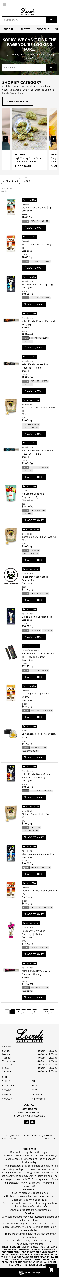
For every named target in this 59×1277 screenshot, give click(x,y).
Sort (25, 178)
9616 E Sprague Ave (29, 1112)
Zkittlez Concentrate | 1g (35, 814)
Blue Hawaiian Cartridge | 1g (37, 284)
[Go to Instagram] (26, 1122)
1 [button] (12, 1011)
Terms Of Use (50, 1138)
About (35, 1081)
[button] (4, 5)
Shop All (9, 29)
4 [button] (29, 1011)
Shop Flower (23, 166)
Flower (26, 29)
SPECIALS (7, 1099)
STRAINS (6, 1090)
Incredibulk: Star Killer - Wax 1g (39, 536)
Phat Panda (27, 573)
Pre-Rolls (43, 29)
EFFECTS (6, 1094)
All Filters (12, 181)
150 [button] (46, 1011)
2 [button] (18, 1011)
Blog (35, 1085)
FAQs (34, 1090)
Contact (37, 1094)
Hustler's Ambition (30, 650)
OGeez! (25, 204)
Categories (9, 1085)
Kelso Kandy (27, 281)
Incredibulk (27, 404)
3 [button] (23, 1011)
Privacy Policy (9, 1138)
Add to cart (35, 227)
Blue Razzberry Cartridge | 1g (38, 854)
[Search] (51, 20)
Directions (38, 1099)
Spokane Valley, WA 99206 (29, 1115)
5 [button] (34, 1011)
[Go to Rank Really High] (29, 1272)
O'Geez (25, 490)
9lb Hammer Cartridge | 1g (36, 207)
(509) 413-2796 (29, 1109)
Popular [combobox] (27, 180)
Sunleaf (25, 730)
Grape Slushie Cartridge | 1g (37, 616)
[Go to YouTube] (32, 1122)
